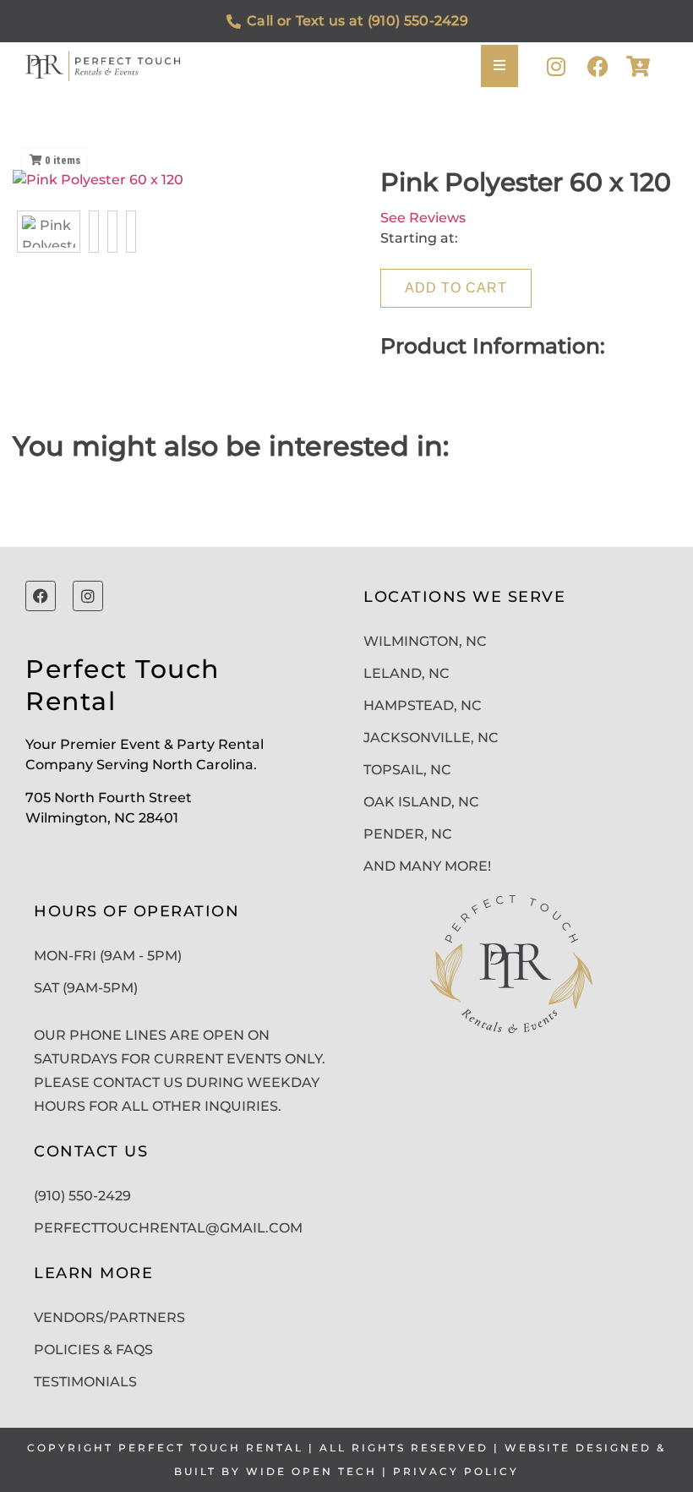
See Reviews (423, 218)
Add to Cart (456, 288)
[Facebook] (597, 66)
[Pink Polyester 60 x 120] (48, 231)
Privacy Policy (456, 1471)
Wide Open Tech (311, 1471)
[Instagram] (555, 66)
